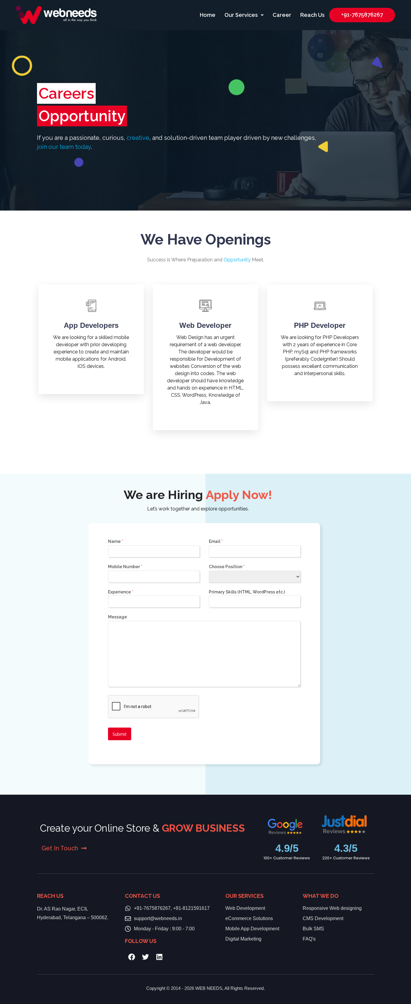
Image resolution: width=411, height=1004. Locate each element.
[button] (244, 15)
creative (138, 137)
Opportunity (237, 260)
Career (282, 15)
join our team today (64, 146)
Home (207, 15)
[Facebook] (132, 957)
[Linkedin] (159, 957)
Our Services (241, 15)
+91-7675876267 (362, 14)
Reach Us (312, 15)
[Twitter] (146, 957)
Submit (120, 734)
